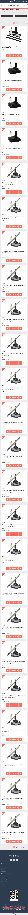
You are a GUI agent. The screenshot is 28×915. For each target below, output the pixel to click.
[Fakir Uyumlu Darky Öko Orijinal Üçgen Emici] (14, 69)
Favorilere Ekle (8, 55)
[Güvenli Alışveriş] (14, 909)
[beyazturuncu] (14, 856)
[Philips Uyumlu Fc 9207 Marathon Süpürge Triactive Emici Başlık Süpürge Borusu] (14, 616)
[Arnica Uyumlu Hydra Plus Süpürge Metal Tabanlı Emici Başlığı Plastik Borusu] (14, 34)
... (21, 23)
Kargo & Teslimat (4, 879)
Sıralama (17, 16)
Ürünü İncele (20, 55)
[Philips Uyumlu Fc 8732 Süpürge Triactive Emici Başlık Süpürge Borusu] (14, 342)
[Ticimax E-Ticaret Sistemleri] (14, 914)
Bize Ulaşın (3, 871)
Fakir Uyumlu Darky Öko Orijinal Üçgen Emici (12, 80)
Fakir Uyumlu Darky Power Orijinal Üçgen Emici (12, 148)
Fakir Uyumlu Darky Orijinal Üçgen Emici (11, 114)
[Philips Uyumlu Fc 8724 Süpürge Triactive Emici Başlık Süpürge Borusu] (14, 718)
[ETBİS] (14, 895)
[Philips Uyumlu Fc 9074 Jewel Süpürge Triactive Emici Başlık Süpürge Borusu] (14, 240)
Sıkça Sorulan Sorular (5, 888)
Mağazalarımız (4, 869)
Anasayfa (3, 866)
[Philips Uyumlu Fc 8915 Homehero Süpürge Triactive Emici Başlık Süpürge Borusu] (14, 650)
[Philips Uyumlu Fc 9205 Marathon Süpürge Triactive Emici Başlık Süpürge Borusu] (14, 411)
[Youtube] (17, 860)
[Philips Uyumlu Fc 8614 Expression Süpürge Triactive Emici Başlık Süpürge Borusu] (14, 684)
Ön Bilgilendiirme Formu (6, 877)
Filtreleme (3, 16)
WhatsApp (17, 1)
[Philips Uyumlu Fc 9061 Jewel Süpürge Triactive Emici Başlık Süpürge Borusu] (14, 274)
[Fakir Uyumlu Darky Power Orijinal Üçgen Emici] (14, 137)
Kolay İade (24, 1)
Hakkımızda (3, 867)
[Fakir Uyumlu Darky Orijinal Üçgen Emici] (14, 103)
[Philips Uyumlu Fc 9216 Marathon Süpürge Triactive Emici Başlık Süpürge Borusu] (14, 787)
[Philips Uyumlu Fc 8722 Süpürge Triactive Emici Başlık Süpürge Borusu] (14, 205)
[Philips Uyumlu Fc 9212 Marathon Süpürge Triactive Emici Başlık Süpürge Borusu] (14, 479)
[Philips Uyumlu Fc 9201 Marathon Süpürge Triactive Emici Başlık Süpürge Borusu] (14, 547)
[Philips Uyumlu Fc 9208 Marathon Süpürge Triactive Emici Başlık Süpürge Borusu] (14, 171)
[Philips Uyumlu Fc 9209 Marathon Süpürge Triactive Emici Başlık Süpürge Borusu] (14, 308)
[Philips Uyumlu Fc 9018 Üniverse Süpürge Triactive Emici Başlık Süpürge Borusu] (14, 821)
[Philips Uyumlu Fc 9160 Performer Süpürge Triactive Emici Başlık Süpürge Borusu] (14, 376)
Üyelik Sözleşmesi (5, 876)
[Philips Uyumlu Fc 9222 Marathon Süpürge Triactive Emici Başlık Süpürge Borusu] (14, 513)
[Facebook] (11, 860)
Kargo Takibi (4, 889)
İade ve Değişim (4, 881)
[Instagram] (14, 860)
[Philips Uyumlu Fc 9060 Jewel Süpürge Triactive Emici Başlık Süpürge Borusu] (14, 582)
